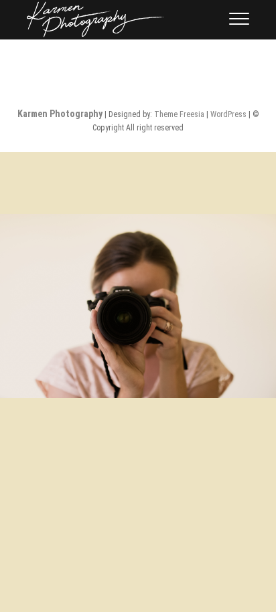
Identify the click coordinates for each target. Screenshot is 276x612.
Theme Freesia (179, 114)
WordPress (228, 114)
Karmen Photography (59, 113)
